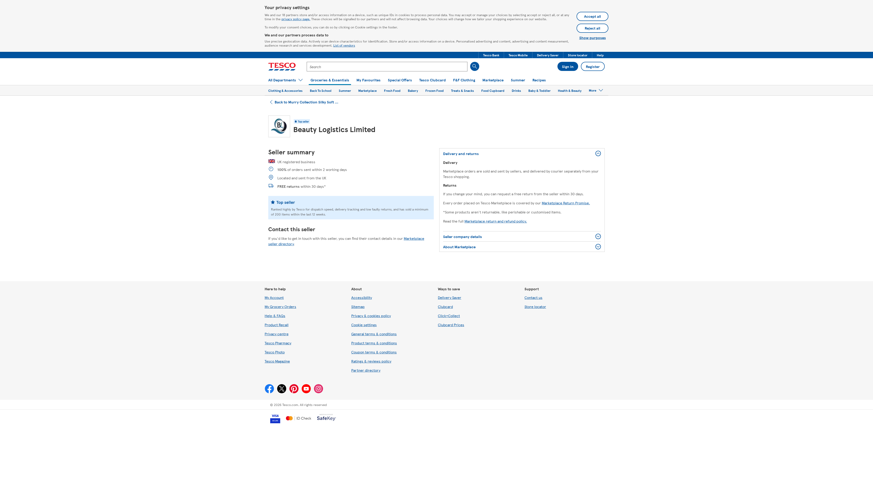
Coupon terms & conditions (374, 352)
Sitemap (358, 306)
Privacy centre (276, 333)
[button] (491, 55)
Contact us (533, 297)
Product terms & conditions (374, 343)
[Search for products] (474, 66)
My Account (274, 297)
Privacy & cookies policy (371, 315)
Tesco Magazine (277, 361)
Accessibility (361, 297)
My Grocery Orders (280, 306)
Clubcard (445, 306)
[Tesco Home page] (282, 67)
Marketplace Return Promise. (566, 202)
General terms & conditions (374, 333)
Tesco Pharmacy (278, 343)
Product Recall (276, 324)
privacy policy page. (295, 19)
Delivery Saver (449, 297)
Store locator (535, 306)
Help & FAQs (275, 315)
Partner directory (365, 370)
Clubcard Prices (451, 324)
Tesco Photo (275, 352)
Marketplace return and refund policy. (495, 221)
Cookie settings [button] (364, 324)
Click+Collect (449, 315)
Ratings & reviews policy (371, 361)
